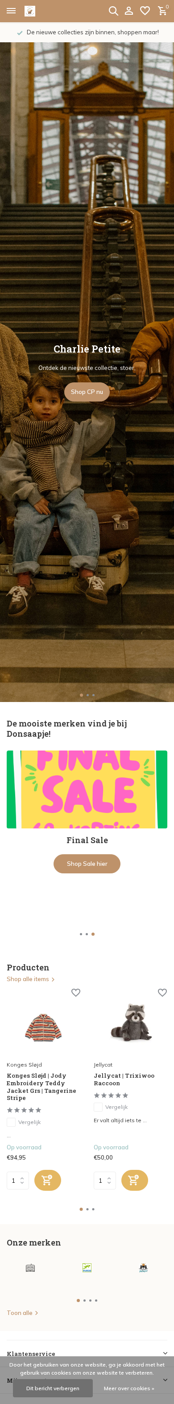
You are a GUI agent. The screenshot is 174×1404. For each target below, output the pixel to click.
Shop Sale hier (87, 863)
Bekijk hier (87, 391)
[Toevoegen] (47, 1180)
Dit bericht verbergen (52, 1388)
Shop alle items (28, 978)
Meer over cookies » (129, 1388)
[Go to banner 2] (87, 812)
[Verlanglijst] (145, 11)
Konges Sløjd (24, 1064)
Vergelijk (29, 1122)
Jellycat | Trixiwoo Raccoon (124, 1079)
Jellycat (103, 1064)
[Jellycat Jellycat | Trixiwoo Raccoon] (130, 1023)
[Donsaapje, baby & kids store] (40, 11)
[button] (81, 695)
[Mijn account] (128, 11)
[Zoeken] (113, 10)
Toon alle (20, 1312)
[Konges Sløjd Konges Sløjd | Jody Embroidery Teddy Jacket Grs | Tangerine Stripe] (43, 1023)
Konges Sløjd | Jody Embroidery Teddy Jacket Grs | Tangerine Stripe (41, 1087)
